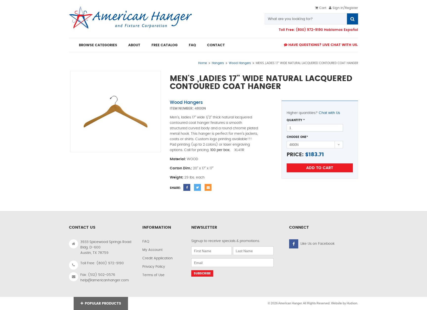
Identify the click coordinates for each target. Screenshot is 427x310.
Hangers (218, 63)
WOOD (192, 159)
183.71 (316, 154)
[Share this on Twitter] (197, 187)
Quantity (296, 120)
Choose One (297, 136)
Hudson (352, 303)
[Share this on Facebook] (186, 187)
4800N (200, 108)
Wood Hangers (240, 63)
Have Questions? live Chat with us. (322, 45)
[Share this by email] (208, 187)
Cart (322, 8)
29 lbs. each (194, 177)
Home (202, 63)
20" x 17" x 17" (203, 168)
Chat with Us (329, 113)
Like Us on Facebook (317, 243)
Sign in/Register (345, 8)
